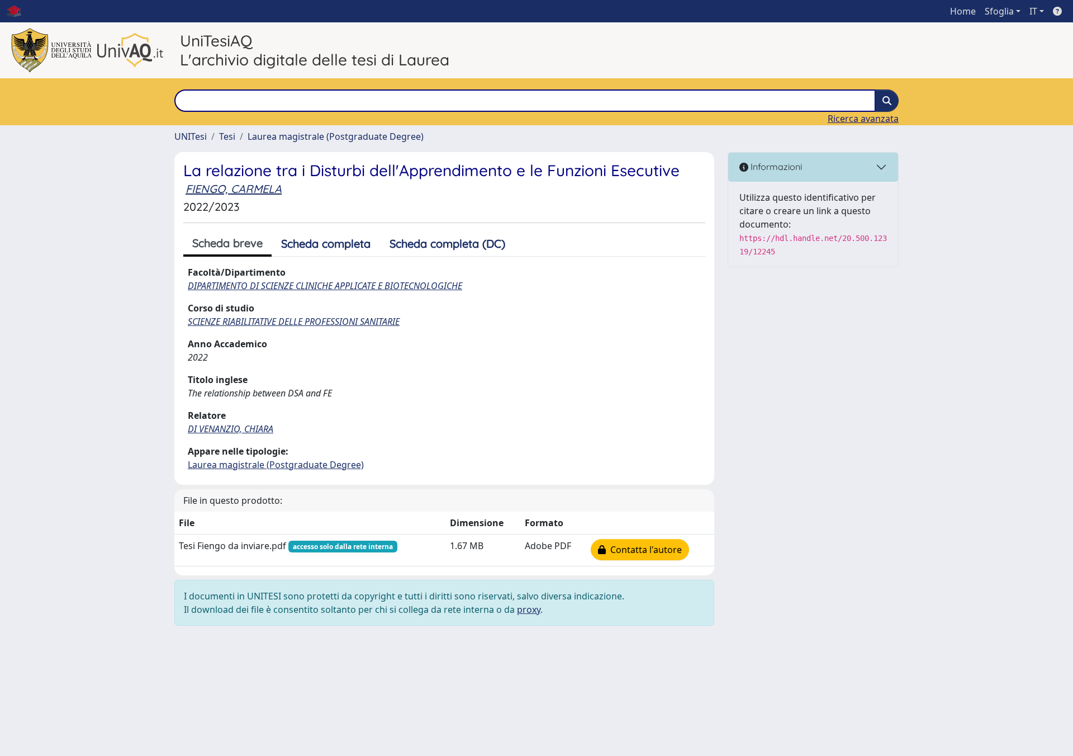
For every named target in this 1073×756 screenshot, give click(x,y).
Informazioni (775, 166)
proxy (528, 609)
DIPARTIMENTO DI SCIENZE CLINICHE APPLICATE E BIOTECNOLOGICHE (325, 286)
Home (963, 11)
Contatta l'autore (644, 550)
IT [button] (1033, 11)
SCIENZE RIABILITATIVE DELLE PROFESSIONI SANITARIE (294, 321)
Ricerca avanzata (863, 118)
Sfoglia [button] (999, 11)
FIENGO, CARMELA (234, 189)
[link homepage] (18, 11)
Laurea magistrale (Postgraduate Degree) (336, 136)
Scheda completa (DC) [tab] (447, 244)
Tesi (227, 136)
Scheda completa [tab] (326, 244)
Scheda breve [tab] (227, 243)
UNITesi (190, 136)
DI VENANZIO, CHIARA (230, 429)
